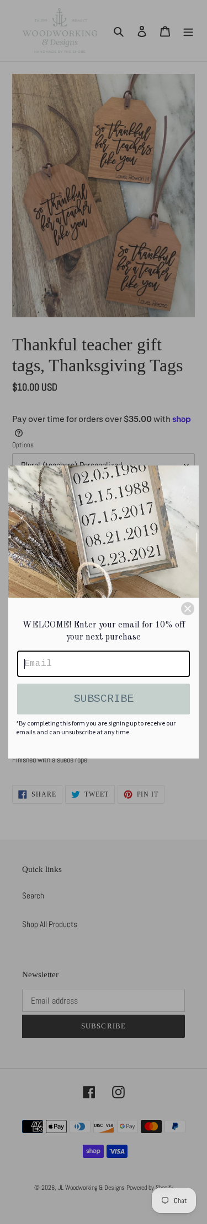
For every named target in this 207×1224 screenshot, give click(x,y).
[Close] (187, 608)
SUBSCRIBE (104, 698)
